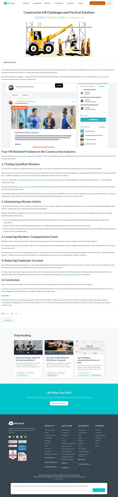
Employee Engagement (40, 17)
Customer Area (83, 432)
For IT (63, 438)
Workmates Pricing (50, 435)
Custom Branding (66, 451)
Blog (80, 435)
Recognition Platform (67, 456)
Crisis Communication (67, 448)
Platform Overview (50, 430)
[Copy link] (20, 313)
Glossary (81, 443)
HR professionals (99, 77)
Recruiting (62, 17)
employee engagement (67, 274)
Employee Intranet (67, 446)
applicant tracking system (26, 187)
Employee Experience (52, 375)
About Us (98, 430)
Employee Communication (84, 372)
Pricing (80, 3)
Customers (98, 432)
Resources (70, 3)
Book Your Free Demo (97, 3)
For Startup (65, 435)
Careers (97, 446)
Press (96, 443)
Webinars (81, 440)
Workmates (48, 440)
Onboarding (30, 372)
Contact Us (98, 438)
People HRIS (48, 438)
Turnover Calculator (84, 451)
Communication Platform (68, 454)
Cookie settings (59, 478)
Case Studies (82, 430)
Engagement (37, 3)
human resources (17, 156)
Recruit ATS (48, 451)
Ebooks (80, 438)
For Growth (65, 432)
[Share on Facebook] (16, 313)
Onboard (47, 443)
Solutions (47, 3)
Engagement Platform (68, 459)
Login (109, 3)
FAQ (80, 446)
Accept (99, 490)
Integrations (59, 3)
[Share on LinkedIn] (11, 313)
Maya (46, 446)
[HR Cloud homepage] (16, 423)
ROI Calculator (83, 448)
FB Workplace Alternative (68, 443)
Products (26, 3)
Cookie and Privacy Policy (81, 486)
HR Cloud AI (48, 448)
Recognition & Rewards (51, 454)
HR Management (52, 17)
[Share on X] (7, 313)
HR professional (10, 289)
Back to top (8, 320)
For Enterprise (65, 430)
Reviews (97, 440)
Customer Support (100, 435)
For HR (63, 440)
